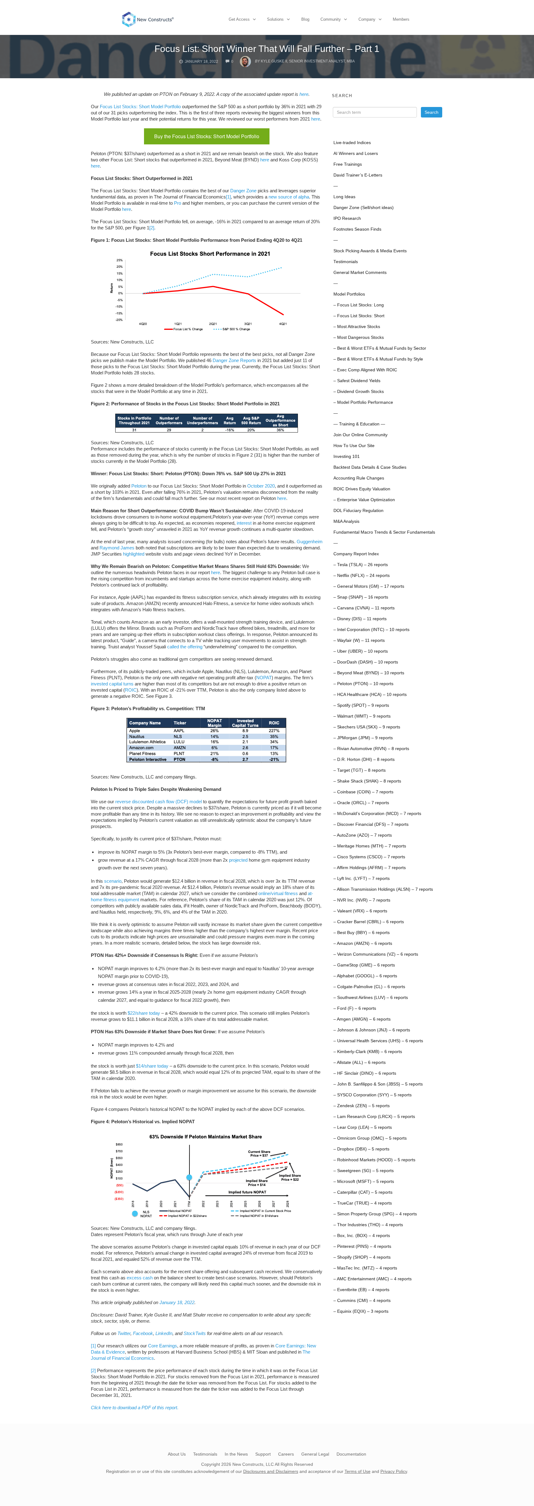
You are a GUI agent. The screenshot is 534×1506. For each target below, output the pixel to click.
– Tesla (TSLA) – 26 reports (360, 564)
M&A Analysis (346, 521)
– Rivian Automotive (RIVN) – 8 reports (371, 748)
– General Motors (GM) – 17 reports (368, 586)
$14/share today (152, 1066)
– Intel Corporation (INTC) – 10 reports (371, 629)
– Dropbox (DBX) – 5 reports (361, 1149)
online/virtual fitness (278, 893)
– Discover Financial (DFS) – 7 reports (371, 824)
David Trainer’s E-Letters (357, 175)
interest (244, 523)
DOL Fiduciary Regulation (358, 510)
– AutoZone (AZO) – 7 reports (362, 835)
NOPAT (264, 677)
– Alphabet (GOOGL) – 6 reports (365, 976)
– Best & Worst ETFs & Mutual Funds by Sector (379, 348)
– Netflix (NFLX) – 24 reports (361, 575)
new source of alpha (289, 196)
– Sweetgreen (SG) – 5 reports (363, 1170)
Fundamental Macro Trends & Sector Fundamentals (384, 532)
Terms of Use (358, 1471)
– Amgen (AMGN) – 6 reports (362, 1019)
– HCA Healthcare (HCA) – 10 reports (370, 694)
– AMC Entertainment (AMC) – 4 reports (372, 1279)
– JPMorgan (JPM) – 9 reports (363, 738)
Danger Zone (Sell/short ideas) (363, 207)
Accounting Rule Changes (358, 478)
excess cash (140, 1277)
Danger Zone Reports (234, 360)
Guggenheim (310, 541)
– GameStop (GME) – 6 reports (364, 965)
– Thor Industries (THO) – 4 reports (368, 1224)
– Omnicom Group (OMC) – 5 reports (370, 1138)
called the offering (184, 646)
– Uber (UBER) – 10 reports (360, 651)
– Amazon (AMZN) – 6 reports (362, 943)
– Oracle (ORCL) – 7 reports (361, 802)
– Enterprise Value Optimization (364, 499)
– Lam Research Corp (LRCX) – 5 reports (374, 1116)
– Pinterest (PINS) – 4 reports (362, 1246)
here (303, 94)
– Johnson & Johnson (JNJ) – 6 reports (371, 1030)
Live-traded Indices (352, 142)
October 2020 (261, 485)
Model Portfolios (349, 294)
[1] (228, 196)
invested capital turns (112, 683)
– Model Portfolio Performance (363, 402)
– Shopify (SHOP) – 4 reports (362, 1257)
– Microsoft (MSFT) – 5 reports (363, 1181)
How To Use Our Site (354, 445)
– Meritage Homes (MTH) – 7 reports (369, 846)
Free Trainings (347, 164)
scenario (112, 881)
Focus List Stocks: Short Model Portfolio (140, 106)
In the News (236, 1454)
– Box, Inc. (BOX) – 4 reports (361, 1235)
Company (366, 19)
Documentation (351, 1454)
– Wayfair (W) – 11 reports (359, 640)
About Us (177, 1454)
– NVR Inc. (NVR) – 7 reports (361, 900)
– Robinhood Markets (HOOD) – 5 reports (374, 1160)
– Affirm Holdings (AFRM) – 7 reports (369, 867)
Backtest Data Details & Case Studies (369, 467)
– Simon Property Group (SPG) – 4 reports (375, 1214)
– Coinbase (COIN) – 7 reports (363, 792)
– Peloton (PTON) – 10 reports (363, 683)
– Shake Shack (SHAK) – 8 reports (367, 781)
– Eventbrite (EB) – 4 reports (361, 1289)
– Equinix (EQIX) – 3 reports (360, 1311)
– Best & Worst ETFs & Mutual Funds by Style (378, 359)
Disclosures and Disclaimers (270, 1471)
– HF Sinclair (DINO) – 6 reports (364, 1073)
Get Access (239, 19)
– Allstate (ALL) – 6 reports (359, 1062)
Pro (177, 203)
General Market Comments (360, 272)
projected (238, 860)
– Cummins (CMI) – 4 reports (362, 1300)
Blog (305, 19)
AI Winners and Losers (355, 153)
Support (263, 1454)
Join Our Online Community (360, 435)
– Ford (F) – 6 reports (354, 1008)
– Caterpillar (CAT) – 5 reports (362, 1192)
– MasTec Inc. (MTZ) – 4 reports (365, 1268)
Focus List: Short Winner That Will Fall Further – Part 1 (267, 49)
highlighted (133, 554)
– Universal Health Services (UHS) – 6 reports (378, 1041)
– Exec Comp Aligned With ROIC (365, 370)
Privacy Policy (393, 1471)
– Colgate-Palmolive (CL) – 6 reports (369, 986)
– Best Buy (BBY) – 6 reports (361, 932)
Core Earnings (162, 1345)
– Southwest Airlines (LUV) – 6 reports (370, 997)
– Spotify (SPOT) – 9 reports (361, 705)
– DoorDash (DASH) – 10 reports (365, 662)
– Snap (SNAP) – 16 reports (360, 597)
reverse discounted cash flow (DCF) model (158, 801)
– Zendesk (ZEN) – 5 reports (361, 1105)
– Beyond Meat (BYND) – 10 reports (368, 673)
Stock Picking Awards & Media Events (370, 251)
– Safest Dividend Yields (356, 380)
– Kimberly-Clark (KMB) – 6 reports (367, 1051)
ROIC (131, 690)
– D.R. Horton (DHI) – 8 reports (364, 759)
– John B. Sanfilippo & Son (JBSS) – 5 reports (378, 1084)
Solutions (275, 19)
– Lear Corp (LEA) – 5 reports (362, 1127)
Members (401, 19)
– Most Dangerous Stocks (358, 337)
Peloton (138, 485)
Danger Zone (243, 190)
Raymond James (117, 547)
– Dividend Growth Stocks (358, 391)
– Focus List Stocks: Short (358, 316)
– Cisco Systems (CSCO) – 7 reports (369, 857)
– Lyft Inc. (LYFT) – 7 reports (361, 878)
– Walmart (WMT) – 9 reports (362, 716)
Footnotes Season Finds (357, 229)
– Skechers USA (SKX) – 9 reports (366, 727)
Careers (286, 1454)
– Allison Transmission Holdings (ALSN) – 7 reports (383, 889)
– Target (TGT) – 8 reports (359, 770)
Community (330, 19)
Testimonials (345, 261)
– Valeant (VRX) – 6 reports (360, 911)
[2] (151, 227)
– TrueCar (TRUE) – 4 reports (362, 1203)
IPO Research (347, 218)
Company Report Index (356, 554)
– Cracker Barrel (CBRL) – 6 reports (368, 921)
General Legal (315, 1454)
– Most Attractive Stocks (356, 326)
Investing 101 (346, 456)
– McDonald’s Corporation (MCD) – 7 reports (377, 813)
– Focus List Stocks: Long (358, 305)
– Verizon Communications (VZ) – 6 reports (375, 954)
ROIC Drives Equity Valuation (361, 489)
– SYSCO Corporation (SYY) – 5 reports (372, 1095)
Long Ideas (344, 196)
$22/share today (144, 1013)
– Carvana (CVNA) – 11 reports (364, 608)
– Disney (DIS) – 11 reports (360, 618)
